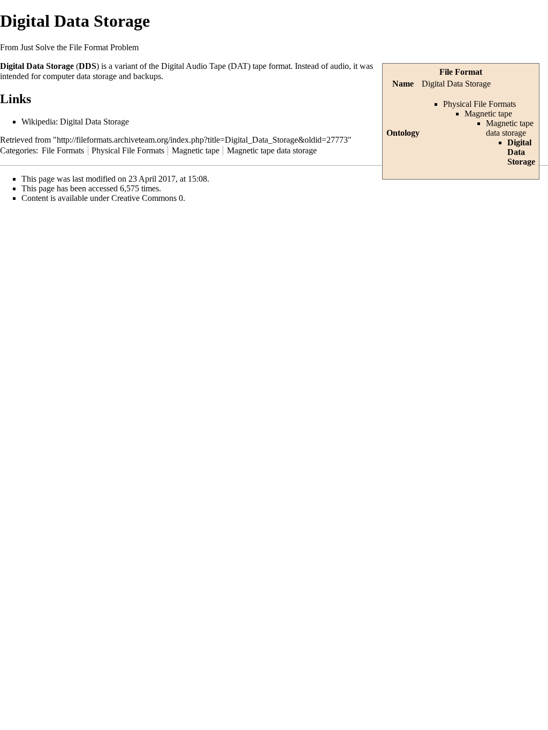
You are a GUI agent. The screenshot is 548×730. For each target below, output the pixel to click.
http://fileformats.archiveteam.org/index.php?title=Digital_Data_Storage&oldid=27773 (202, 139)
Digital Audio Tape (193, 66)
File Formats (63, 150)
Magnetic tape (488, 113)
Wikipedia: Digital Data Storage (75, 121)
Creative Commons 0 (147, 198)
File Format (460, 71)
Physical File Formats (479, 103)
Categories (18, 150)
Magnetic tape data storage (510, 128)
